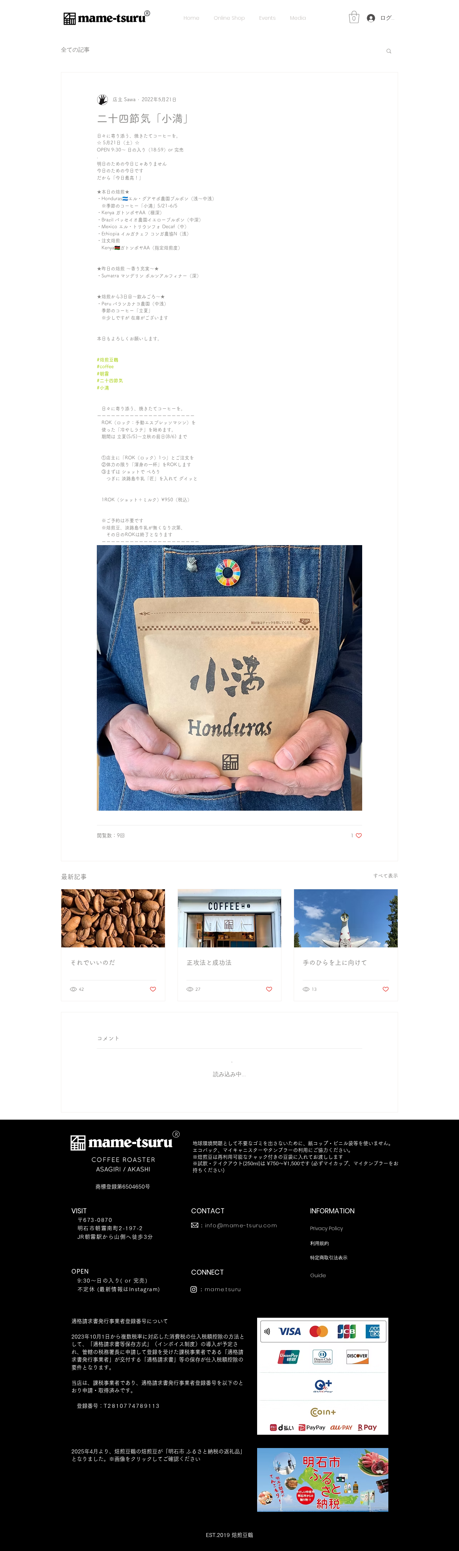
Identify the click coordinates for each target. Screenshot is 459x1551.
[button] (354, 17)
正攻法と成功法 (209, 962)
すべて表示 (385, 875)
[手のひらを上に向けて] (346, 918)
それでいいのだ (92, 962)
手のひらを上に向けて (335, 962)
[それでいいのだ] (113, 918)
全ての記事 (75, 50)
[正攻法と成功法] (229, 918)
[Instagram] (193, 1289)
